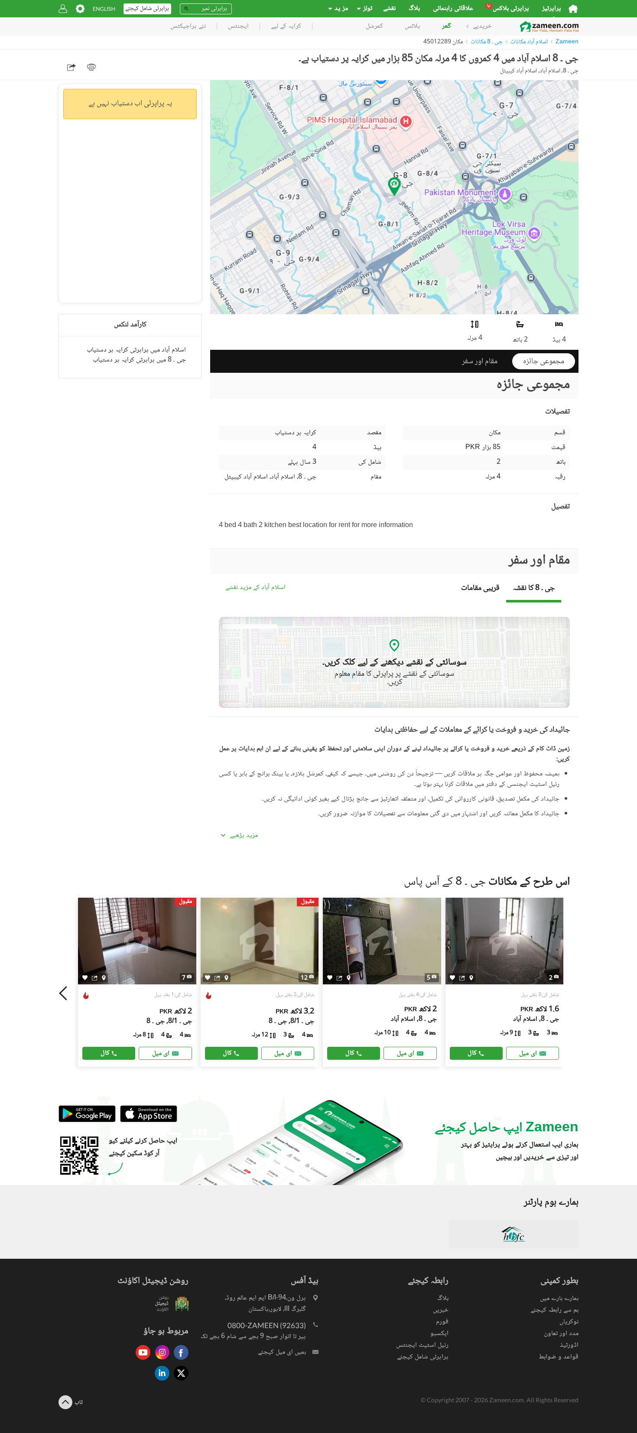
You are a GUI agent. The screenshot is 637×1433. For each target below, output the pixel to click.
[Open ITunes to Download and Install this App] (146, 1121)
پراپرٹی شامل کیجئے (422, 1357)
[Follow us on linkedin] (159, 1381)
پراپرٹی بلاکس (508, 8)
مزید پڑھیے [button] (244, 835)
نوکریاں (568, 1322)
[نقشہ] (104, 977)
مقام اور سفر (479, 361)
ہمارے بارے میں (559, 1298)
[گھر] (573, 8)
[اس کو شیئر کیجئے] (95, 977)
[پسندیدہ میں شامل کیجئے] (85, 977)
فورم (442, 1322)
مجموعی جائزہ (543, 361)
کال (105, 1053)
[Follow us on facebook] (178, 1360)
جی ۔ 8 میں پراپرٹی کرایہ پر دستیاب (139, 360)
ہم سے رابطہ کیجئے (554, 1310)
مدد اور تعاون (561, 1333)
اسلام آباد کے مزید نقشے (255, 588)
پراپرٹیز (551, 8)
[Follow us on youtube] (140, 1360)
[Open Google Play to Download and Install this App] (87, 1121)
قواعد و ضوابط (558, 1357)
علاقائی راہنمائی (453, 8)
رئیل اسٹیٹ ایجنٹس (422, 1345)
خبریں (440, 1310)
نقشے (389, 8)
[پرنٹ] (91, 67)
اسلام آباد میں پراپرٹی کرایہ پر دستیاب (136, 350)
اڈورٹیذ (569, 1345)
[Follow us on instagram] (159, 1360)
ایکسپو (439, 1333)
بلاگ (414, 8)
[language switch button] (104, 8)
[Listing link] (137, 982)
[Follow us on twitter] (178, 1381)
